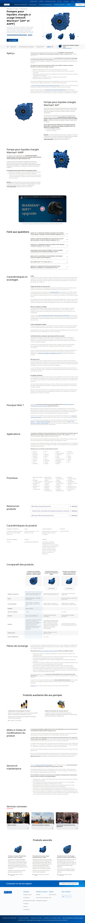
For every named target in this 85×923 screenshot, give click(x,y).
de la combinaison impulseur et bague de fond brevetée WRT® (54, 315)
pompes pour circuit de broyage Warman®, (55, 89)
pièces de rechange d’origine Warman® (48, 651)
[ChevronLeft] (8, 47)
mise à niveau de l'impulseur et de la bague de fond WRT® (46, 85)
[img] (49, 36)
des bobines (47, 421)
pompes (30, 35)
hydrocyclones (40, 421)
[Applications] (50, 45)
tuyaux (69, 421)
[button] (80, 1)
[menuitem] (33, 1)
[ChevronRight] (52, 47)
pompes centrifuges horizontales (44, 765)
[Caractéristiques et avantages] (26, 45)
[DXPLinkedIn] (63, 896)
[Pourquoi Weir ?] (40, 45)
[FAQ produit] (13, 45)
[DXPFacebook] (70, 896)
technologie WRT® (54, 292)
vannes (32, 421)
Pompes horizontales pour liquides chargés (17, 35)
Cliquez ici (33, 685)
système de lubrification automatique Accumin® (49, 353)
